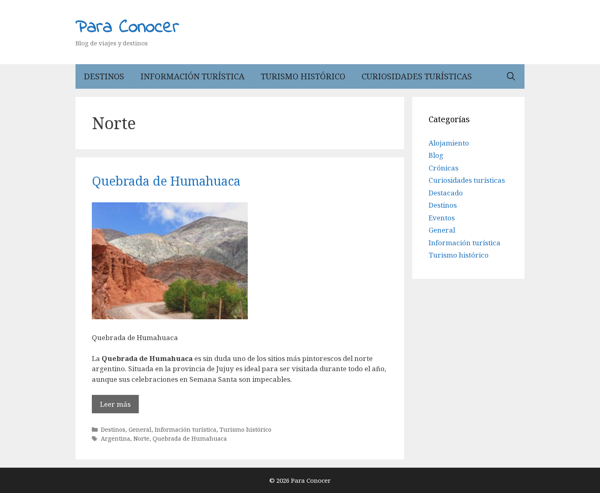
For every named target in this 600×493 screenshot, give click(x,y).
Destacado (446, 192)
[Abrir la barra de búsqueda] (511, 76)
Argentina (115, 438)
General (140, 429)
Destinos (104, 76)
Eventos (442, 217)
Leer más (115, 404)
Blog (436, 155)
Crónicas (443, 168)
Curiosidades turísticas (417, 76)
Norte (141, 438)
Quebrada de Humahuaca (166, 181)
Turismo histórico (303, 76)
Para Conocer (127, 27)
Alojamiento (449, 143)
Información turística (192, 76)
